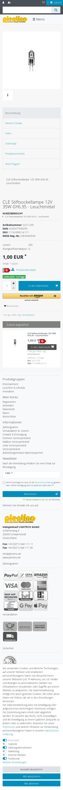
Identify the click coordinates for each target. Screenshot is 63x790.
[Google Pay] (25, 606)
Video (8, 133)
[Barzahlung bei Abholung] (25, 596)
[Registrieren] (10, 2)
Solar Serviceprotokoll (14, 445)
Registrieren (9, 401)
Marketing (13, 751)
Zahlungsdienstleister (20, 747)
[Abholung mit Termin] (10, 636)
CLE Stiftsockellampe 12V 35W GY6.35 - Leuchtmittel (41, 334)
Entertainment (10, 384)
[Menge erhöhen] (13, 283)
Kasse (6, 412)
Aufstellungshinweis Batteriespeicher (23, 452)
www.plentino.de (12, 557)
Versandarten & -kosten (16, 430)
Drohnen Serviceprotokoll (16, 438)
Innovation (8, 391)
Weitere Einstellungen (15, 762)
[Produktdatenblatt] (13, 269)
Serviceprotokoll (11, 449)
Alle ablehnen (31, 783)
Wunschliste (12, 305)
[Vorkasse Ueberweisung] (11, 606)
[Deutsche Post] (10, 626)
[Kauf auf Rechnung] (11, 596)
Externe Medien (17, 755)
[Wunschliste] (43, 2)
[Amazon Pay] (40, 575)
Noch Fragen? (12, 164)
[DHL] (25, 626)
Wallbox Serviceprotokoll (16, 441)
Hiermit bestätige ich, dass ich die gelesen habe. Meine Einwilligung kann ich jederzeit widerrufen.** (33, 484)
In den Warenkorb (38, 285)
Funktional (13, 758)
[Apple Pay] (40, 606)
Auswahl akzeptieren (31, 769)
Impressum (9, 726)
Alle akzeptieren (31, 776)
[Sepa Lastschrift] (25, 575)
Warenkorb (9, 409)
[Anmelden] (3, 2)
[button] (31, 297)
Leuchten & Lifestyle (14, 387)
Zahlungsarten (10, 427)
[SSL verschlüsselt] (10, 662)
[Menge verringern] (13, 288)
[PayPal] (11, 575)
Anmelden (8, 405)
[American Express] (40, 586)
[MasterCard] (25, 586)
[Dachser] (39, 626)
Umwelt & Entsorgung (15, 434)
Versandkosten (27, 315)
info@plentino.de (12, 553)
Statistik (12, 744)
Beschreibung (12, 113)
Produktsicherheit (15, 153)
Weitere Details (13, 123)
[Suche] (55, 10)
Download (10, 143)
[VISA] (11, 586)
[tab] (31, 113)
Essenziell (13, 740)
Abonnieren (30, 494)
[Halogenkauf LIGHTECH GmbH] (20, 518)
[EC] (40, 596)
